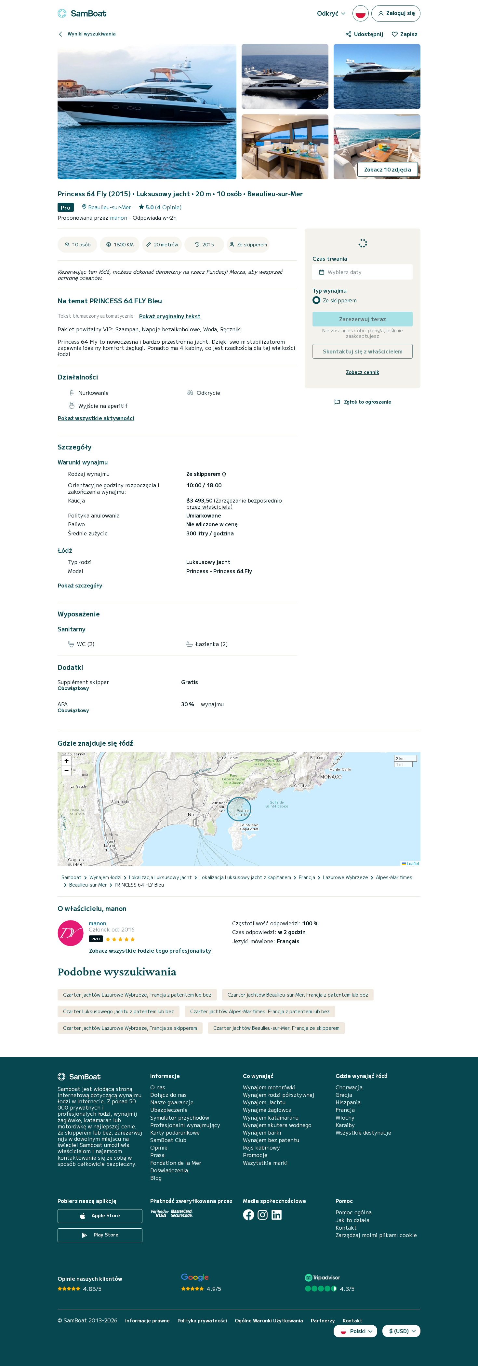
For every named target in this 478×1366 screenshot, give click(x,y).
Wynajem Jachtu (264, 1102)
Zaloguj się (400, 12)
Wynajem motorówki (269, 1087)
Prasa (157, 1155)
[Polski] (360, 13)
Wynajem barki (262, 1132)
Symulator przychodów (179, 1117)
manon (119, 217)
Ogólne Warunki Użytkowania (269, 1320)
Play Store (105, 1235)
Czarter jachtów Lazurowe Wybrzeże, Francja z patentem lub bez (137, 994)
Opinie (158, 1147)
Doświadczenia (169, 1170)
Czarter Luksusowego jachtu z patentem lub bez (118, 1011)
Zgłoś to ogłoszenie (367, 401)
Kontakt (346, 1227)
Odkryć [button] (328, 13)
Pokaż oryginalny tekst (170, 316)
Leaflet (412, 863)
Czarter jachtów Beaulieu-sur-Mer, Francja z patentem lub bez (298, 994)
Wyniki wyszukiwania (91, 33)
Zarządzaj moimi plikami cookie (376, 1235)
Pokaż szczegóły (80, 585)
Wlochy (345, 1117)
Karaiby (345, 1125)
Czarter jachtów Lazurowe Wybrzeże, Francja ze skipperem (130, 1028)
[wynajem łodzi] (82, 13)
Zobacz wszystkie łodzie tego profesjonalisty (150, 950)
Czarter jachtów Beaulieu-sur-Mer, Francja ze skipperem (276, 1028)
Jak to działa (352, 1220)
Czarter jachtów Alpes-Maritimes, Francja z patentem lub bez (260, 1011)
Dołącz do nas (168, 1095)
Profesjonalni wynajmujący (185, 1125)
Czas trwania (329, 258)
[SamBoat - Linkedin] (276, 1215)
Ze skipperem (340, 300)
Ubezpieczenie (169, 1110)
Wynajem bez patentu (271, 1140)
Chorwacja (349, 1087)
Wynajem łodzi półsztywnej (278, 1095)
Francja (345, 1110)
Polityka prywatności (202, 1320)
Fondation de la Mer (175, 1163)
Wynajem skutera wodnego (277, 1125)
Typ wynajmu (329, 290)
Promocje (255, 1155)
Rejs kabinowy (261, 1147)
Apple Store (105, 1215)
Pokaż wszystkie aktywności (96, 418)
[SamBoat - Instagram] (262, 1215)
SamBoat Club (168, 1140)
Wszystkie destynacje (363, 1132)
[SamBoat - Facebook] (248, 1215)
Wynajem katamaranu (271, 1117)
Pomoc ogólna (354, 1212)
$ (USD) (399, 1331)
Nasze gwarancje (171, 1102)
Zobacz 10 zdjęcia (387, 169)
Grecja (344, 1095)
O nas (157, 1087)
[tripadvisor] (323, 1278)
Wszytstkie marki (265, 1163)
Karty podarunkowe (175, 1132)
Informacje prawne (147, 1320)
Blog (156, 1178)
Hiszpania (348, 1102)
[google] (195, 1278)
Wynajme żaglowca (267, 1110)
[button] (66, 761)
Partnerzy (323, 1320)
